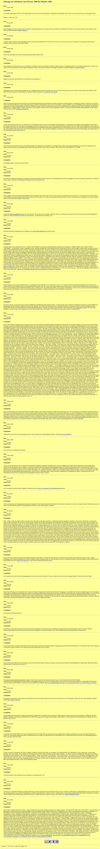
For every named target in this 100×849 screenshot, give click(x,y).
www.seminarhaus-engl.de (80, 307)
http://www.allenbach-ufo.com (42, 269)
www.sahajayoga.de (9, 163)
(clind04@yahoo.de (22, 30)
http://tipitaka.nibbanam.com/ (40, 231)
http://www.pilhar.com (9, 266)
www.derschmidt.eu (66, 434)
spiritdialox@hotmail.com (22, 109)
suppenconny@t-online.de (51, 92)
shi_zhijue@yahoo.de (79, 67)
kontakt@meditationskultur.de (72, 794)
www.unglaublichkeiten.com (83, 835)
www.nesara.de (56, 835)
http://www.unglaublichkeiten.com (26, 269)
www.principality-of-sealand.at (11, 836)
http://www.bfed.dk (82, 682)
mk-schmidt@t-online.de (14, 699)
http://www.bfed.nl (91, 682)
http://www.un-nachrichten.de (69, 682)
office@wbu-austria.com (23, 560)
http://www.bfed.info (55, 269)
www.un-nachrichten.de (46, 835)
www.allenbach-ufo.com (25, 836)
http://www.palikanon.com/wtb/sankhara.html (49, 488)
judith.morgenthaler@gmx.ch (17, 214)
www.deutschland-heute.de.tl (68, 835)
